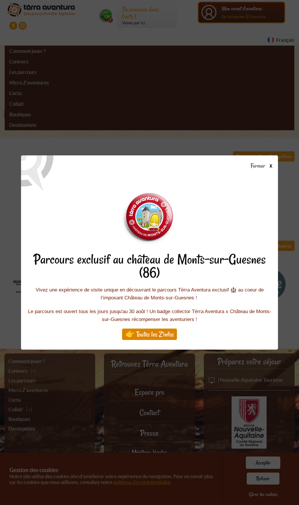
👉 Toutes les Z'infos (150, 334)
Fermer (259, 166)
